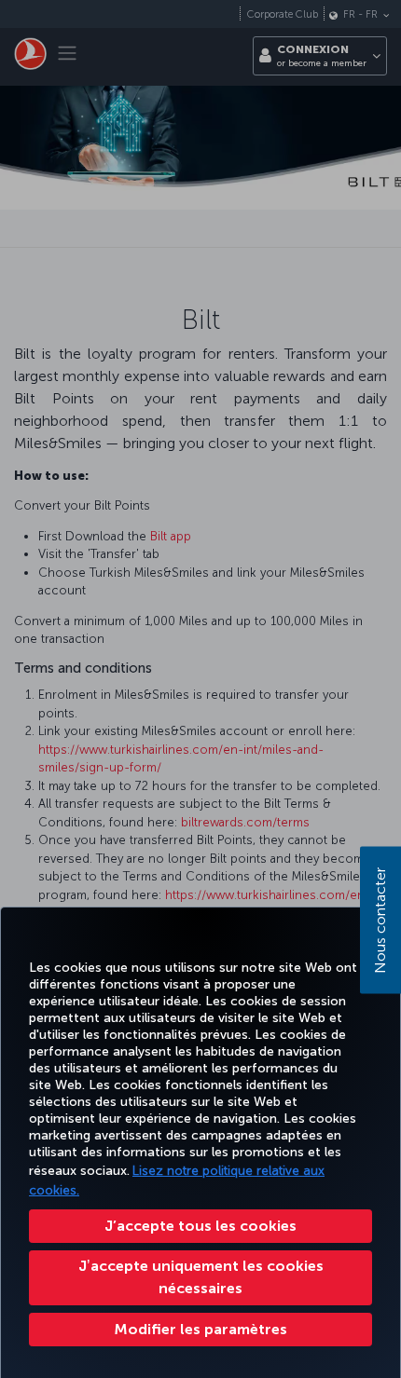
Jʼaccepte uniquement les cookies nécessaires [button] (201, 1277)
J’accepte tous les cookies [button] (200, 1226)
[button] (200, 1329)
